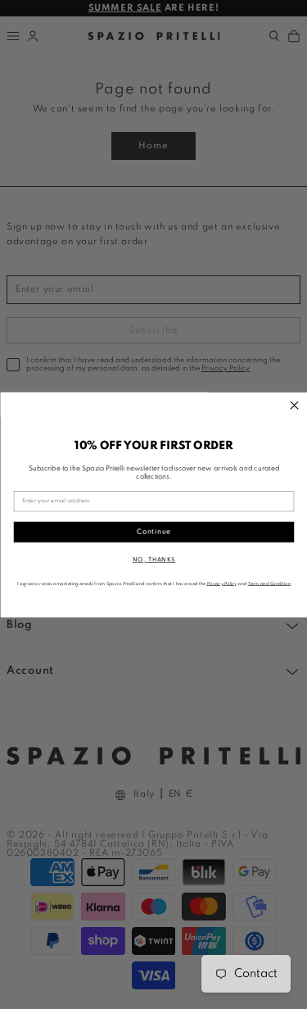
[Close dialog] (294, 405)
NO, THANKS (153, 560)
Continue (154, 531)
